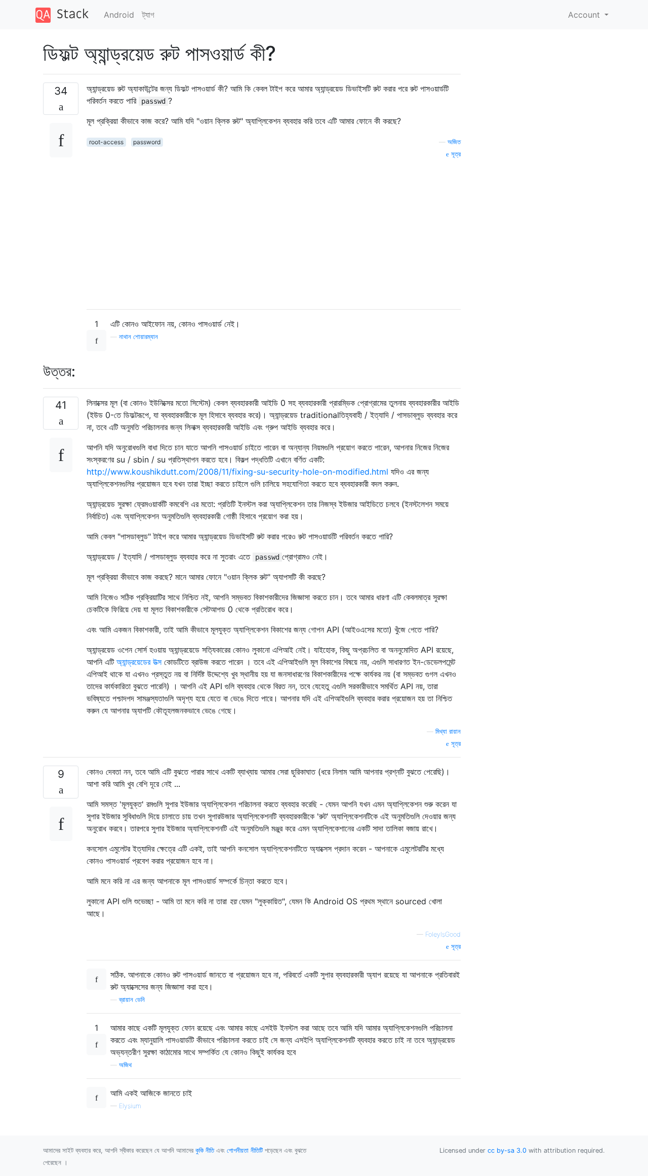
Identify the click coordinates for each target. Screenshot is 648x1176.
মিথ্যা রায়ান (448, 731)
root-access (106, 142)
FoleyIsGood (443, 934)
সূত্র (455, 154)
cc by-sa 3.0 (507, 1150)
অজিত (454, 142)
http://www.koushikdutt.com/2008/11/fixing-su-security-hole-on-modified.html (237, 472)
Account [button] (585, 15)
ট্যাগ (148, 15)
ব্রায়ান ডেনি (132, 999)
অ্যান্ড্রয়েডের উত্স (138, 662)
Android (119, 15)
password (146, 142)
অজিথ (125, 1065)
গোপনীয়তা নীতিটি (245, 1150)
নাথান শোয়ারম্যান (138, 337)
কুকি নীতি (204, 1150)
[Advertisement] (274, 230)
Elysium (130, 1106)
